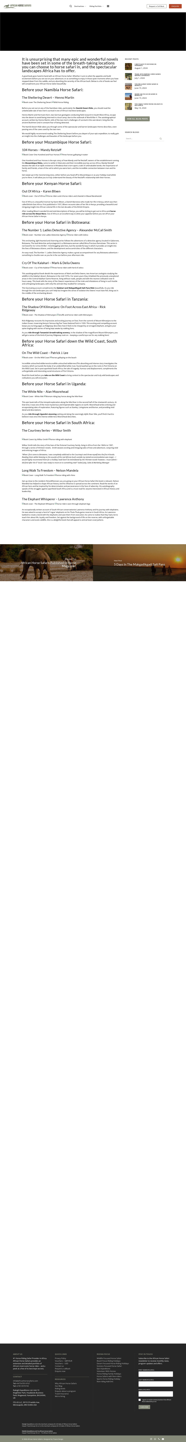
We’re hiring (60, 1396)
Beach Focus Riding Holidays (108, 1361)
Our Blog (58, 1386)
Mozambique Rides (33, 163)
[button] (137, 118)
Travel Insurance (62, 1393)
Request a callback (62, 1368)
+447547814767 (23, 1383)
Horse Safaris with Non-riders (109, 1376)
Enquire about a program (65, 1391)
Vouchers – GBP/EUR (63, 1361)
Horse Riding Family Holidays (109, 1374)
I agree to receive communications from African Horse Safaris (156, 1400)
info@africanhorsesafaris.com (25, 1381)
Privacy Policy (60, 1358)
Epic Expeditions (103, 1368)
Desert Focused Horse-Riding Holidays (113, 1363)
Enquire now (60, 1371)
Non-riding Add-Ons (105, 1381)
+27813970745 (22, 1386)
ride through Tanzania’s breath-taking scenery (49, 332)
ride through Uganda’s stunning (42, 414)
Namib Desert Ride (84, 108)
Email (144, 1390)
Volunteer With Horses (106, 1371)
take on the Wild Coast (54, 375)
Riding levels (60, 1388)
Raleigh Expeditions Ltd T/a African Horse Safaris (37, 1431)
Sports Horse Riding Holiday (108, 1379)
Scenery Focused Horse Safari (109, 1366)
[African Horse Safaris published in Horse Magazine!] (46, 562)
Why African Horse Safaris (66, 1383)
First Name (146, 1370)
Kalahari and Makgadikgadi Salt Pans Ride (75, 288)
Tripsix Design (58, 1439)
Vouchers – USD (61, 1363)
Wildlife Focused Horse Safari (109, 1358)
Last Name (146, 1380)
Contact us (59, 1366)
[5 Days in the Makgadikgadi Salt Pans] (139, 562)
